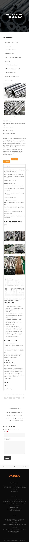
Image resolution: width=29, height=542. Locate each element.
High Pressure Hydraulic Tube (12, 76)
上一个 (5, 466)
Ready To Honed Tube (9, 362)
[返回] (14, 467)
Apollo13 (23, 540)
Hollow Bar (7, 61)
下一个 (24, 466)
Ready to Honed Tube (10, 49)
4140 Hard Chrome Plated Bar (12, 65)
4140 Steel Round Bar (10, 72)
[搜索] (20, 3)
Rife (4, 540)
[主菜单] (25, 3)
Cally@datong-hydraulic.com (16, 420)
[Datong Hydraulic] (9, 3)
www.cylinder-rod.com (15, 510)
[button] (5, 108)
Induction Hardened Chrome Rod (13, 57)
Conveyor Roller (9, 80)
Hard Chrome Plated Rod (10, 344)
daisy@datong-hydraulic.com (15, 509)
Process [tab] (6, 385)
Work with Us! (14, 398)
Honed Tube (8, 46)
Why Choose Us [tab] (8, 388)
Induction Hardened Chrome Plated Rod (13, 349)
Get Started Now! (14, 491)
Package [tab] (6, 382)
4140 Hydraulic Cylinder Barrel (12, 68)
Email (6, 431)
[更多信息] (22, 3)
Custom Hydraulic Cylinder (11, 42)
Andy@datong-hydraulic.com (16, 418)
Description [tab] (7, 166)
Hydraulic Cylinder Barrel (10, 365)
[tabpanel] (14, 274)
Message (7, 439)
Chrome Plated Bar (9, 53)
